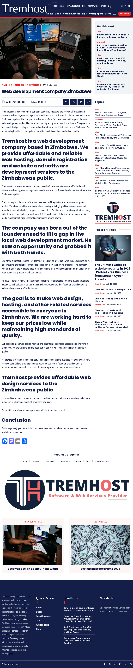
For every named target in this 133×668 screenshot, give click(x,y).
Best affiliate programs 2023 (100, 568)
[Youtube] (129, 6)
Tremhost (34, 85)
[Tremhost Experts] (4, 102)
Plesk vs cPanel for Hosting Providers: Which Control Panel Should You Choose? (112, 47)
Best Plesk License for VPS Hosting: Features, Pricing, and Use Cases (111, 60)
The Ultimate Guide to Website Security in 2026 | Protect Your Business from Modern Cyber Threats (112, 272)
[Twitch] (120, 664)
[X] (125, 6)
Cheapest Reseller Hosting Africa (113, 289)
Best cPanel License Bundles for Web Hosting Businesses (111, 182)
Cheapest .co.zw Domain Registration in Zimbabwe (109, 311)
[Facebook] (118, 6)
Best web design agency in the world (33, 568)
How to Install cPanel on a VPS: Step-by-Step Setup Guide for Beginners (111, 87)
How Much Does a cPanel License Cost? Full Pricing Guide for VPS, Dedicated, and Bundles (112, 170)
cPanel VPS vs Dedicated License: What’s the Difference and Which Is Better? (112, 193)
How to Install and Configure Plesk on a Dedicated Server (113, 35)
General (101, 42)
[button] (109, 6)
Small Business (13, 85)
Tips (99, 32)
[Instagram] (122, 6)
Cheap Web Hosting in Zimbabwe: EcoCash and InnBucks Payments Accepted (111, 324)
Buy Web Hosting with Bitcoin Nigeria (111, 300)
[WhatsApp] (88, 102)
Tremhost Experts (19, 102)
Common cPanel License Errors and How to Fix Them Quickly (112, 74)
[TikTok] (115, 664)
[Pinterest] (81, 102)
